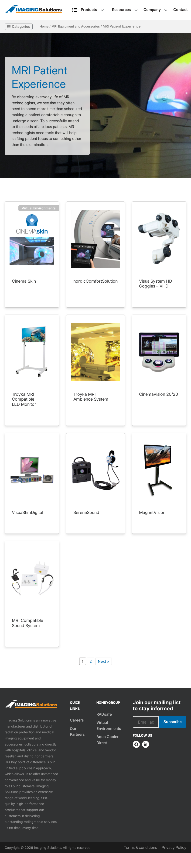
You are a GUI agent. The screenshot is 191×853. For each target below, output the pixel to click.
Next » (103, 661)
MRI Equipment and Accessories (75, 26)
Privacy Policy (174, 847)
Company (152, 9)
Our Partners (77, 731)
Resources (121, 9)
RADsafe (104, 714)
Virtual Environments (108, 725)
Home (44, 26)
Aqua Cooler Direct (107, 739)
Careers (77, 720)
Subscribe (173, 722)
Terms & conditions (140, 847)
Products (89, 9)
